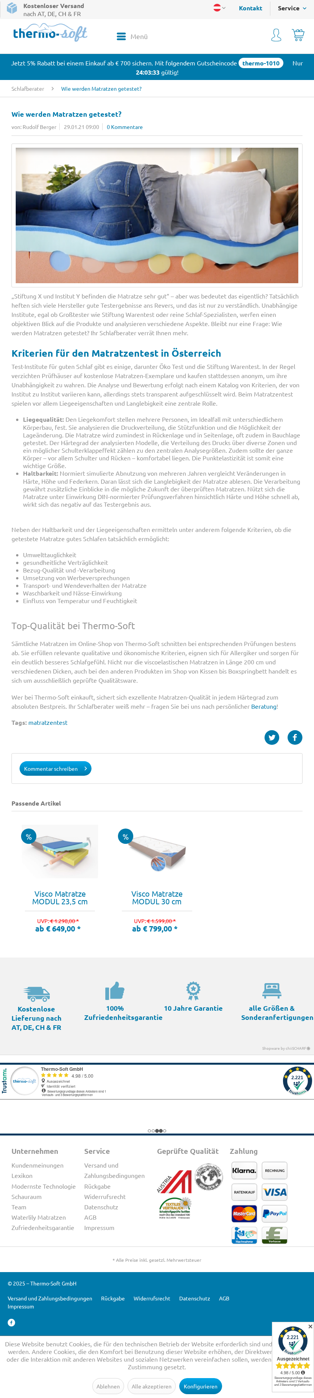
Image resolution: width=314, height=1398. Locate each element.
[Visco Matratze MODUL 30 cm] (157, 851)
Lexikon (22, 1175)
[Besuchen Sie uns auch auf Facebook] (11, 1323)
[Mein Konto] (276, 36)
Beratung (263, 706)
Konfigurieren (201, 1386)
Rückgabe (97, 1186)
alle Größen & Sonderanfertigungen (277, 1012)
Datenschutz (101, 1206)
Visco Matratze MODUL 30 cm (157, 897)
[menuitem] (246, 8)
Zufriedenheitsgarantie (42, 1227)
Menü (139, 36)
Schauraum (26, 1196)
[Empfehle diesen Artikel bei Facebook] (295, 737)
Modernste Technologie (43, 1186)
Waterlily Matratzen (38, 1217)
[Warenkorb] (298, 36)
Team (18, 1206)
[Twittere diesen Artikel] (275, 737)
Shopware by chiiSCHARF (284, 1048)
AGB (90, 1217)
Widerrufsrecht (105, 1196)
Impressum (99, 1227)
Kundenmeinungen (37, 1165)
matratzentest (47, 722)
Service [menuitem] (289, 8)
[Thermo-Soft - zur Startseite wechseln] (50, 32)
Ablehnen (108, 1386)
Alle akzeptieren (152, 1386)
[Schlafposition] (157, 215)
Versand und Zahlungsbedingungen (114, 1170)
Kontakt (250, 8)
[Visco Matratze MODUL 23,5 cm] (60, 851)
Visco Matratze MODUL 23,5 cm (60, 897)
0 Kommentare (125, 126)
